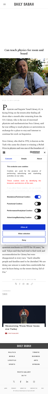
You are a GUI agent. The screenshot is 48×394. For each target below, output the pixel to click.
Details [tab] (24, 158)
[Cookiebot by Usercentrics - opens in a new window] (30, 152)
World (12, 356)
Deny (24, 240)
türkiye (4, 294)
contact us (33, 388)
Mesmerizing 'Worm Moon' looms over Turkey (22, 327)
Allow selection (24, 234)
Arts (36, 360)
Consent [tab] (8, 158)
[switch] (38, 203)
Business (36, 356)
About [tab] (39, 158)
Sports (12, 364)
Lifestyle (12, 360)
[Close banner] (44, 152)
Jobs (5, 388)
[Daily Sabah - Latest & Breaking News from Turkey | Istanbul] (24, 4)
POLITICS (12, 352)
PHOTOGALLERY (13, 333)
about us (23, 388)
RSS (43, 388)
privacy (13, 388)
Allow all (24, 227)
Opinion (36, 364)
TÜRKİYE (35, 352)
